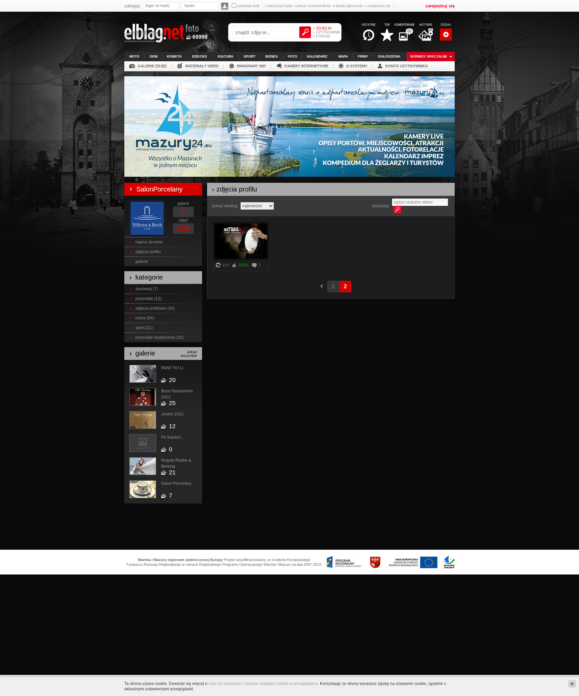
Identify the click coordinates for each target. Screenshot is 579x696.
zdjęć (183, 220)
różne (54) (144, 318)
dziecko (199, 56)
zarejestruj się (377, 6)
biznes (271, 56)
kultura (225, 56)
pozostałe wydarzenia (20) (159, 337)
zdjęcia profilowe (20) (155, 308)
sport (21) (144, 327)
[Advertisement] (289, 527)
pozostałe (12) (148, 298)
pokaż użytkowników (312, 6)
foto (292, 56)
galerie (141, 261)
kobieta (174, 56)
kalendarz (317, 56)
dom (153, 56)
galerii (183, 203)
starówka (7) (146, 289)
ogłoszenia (389, 56)
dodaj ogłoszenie (348, 6)
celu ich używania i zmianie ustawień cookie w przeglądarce (263, 683)
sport (249, 56)
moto (134, 56)
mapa (343, 56)
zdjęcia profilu (148, 251)
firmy (363, 56)
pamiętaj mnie (249, 6)
